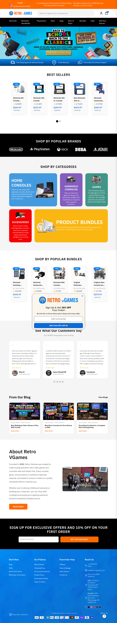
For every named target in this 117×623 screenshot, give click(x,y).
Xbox (53, 21)
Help (92, 21)
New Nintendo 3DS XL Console (79, 99)
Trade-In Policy (39, 582)
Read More (18, 506)
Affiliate (62, 564)
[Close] (82, 296)
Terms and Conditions (42, 571)
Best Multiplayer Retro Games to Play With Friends (24, 426)
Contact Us (63, 575)
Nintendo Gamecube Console (98, 99)
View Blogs (103, 397)
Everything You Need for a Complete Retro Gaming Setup (92, 426)
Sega (62, 21)
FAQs (11, 568)
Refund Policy (39, 564)
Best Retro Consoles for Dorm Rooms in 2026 (58, 426)
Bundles (83, 21)
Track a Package (65, 568)
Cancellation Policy (41, 578)
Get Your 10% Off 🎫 (58, 325)
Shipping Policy (39, 568)
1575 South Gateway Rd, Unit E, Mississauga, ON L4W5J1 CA (93, 597)
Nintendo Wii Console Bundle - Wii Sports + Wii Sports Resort (18, 99)
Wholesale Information (17, 575)
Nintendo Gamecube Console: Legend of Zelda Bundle (38, 284)
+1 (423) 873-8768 (92, 565)
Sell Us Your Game (15, 571)
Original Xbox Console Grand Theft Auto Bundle (99, 284)
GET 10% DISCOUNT (79, 539)
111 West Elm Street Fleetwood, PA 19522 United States (93, 584)
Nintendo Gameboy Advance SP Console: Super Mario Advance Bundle (19, 284)
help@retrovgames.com (96, 570)
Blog (10, 564)
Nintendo (13, 21)
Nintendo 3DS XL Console (59, 99)
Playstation (41, 21)
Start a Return (64, 571)
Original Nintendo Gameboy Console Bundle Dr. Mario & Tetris (79, 284)
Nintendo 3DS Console (38, 99)
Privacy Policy (39, 575)
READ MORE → (15, 431)
